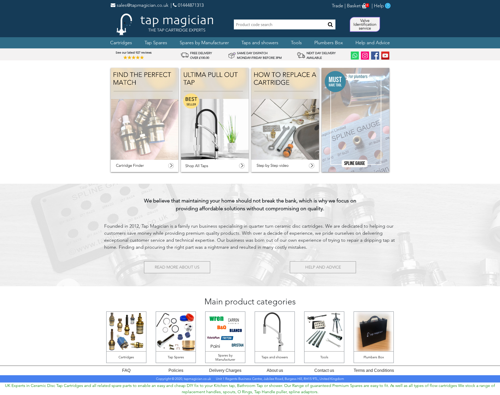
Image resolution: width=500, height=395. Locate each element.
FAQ (126, 370)
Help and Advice (372, 43)
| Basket (352, 6)
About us (275, 370)
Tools (296, 43)
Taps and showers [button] (259, 43)
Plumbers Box (328, 43)
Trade (337, 6)
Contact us (324, 370)
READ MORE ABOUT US (177, 267)
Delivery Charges (225, 370)
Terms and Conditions (374, 370)
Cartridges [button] (121, 43)
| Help (377, 6)
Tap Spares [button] (156, 43)
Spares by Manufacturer (204, 43)
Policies (175, 370)
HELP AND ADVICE (323, 267)
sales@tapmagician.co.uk (141, 5)
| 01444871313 (187, 5)
